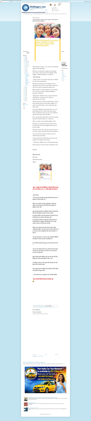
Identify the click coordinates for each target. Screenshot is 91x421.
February (26, 73)
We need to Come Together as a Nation (27, 79)
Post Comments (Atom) (39, 356)
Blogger (50, 414)
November (26, 62)
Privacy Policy (64, 76)
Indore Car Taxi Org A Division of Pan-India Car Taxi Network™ (34, 362)
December (26, 61)
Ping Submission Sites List (32, 402)
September (26, 65)
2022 (25, 87)
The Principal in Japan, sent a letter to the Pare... (27, 76)
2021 (25, 88)
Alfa (62, 77)
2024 (25, 59)
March (26, 72)
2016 (25, 94)
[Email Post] (45, 305)
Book (63, 75)
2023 (25, 60)
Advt (63, 78)
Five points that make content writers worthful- (27, 83)
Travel (63, 80)
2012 (25, 99)
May (25, 70)
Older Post (56, 354)
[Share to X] (48, 305)
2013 (25, 98)
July (25, 67)
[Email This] (46, 305)
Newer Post (34, 354)
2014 (25, 97)
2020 (25, 89)
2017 (25, 93)
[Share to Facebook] (49, 305)
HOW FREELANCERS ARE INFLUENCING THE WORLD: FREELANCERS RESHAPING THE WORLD (42, 397)
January (26, 85)
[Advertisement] (45, 345)
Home (46, 354)
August (26, 66)
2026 (25, 56)
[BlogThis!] (47, 305)
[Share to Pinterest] (50, 305)
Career (63, 79)
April (25, 71)
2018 (25, 92)
